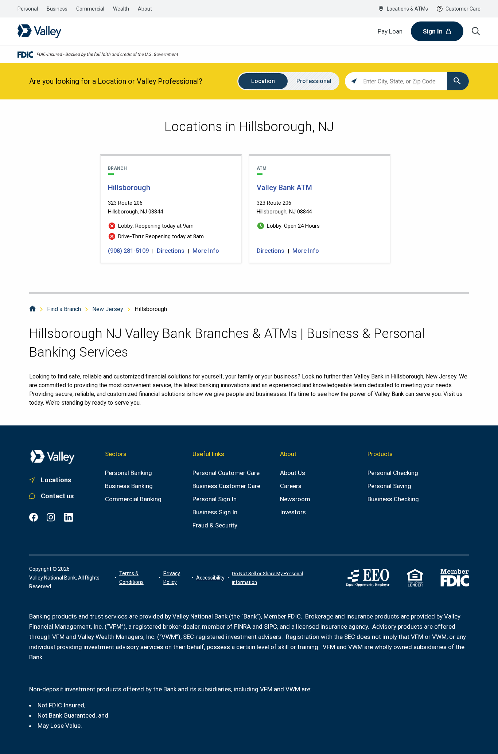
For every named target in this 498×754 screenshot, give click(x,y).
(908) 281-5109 (129, 250)
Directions (170, 250)
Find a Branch (64, 309)
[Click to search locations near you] (354, 81)
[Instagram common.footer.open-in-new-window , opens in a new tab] (51, 517)
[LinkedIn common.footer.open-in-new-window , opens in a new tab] (68, 517)
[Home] (32, 309)
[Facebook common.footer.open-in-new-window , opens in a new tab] (33, 517)
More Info (205, 250)
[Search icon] (476, 31)
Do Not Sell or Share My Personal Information (267, 577)
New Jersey (107, 309)
